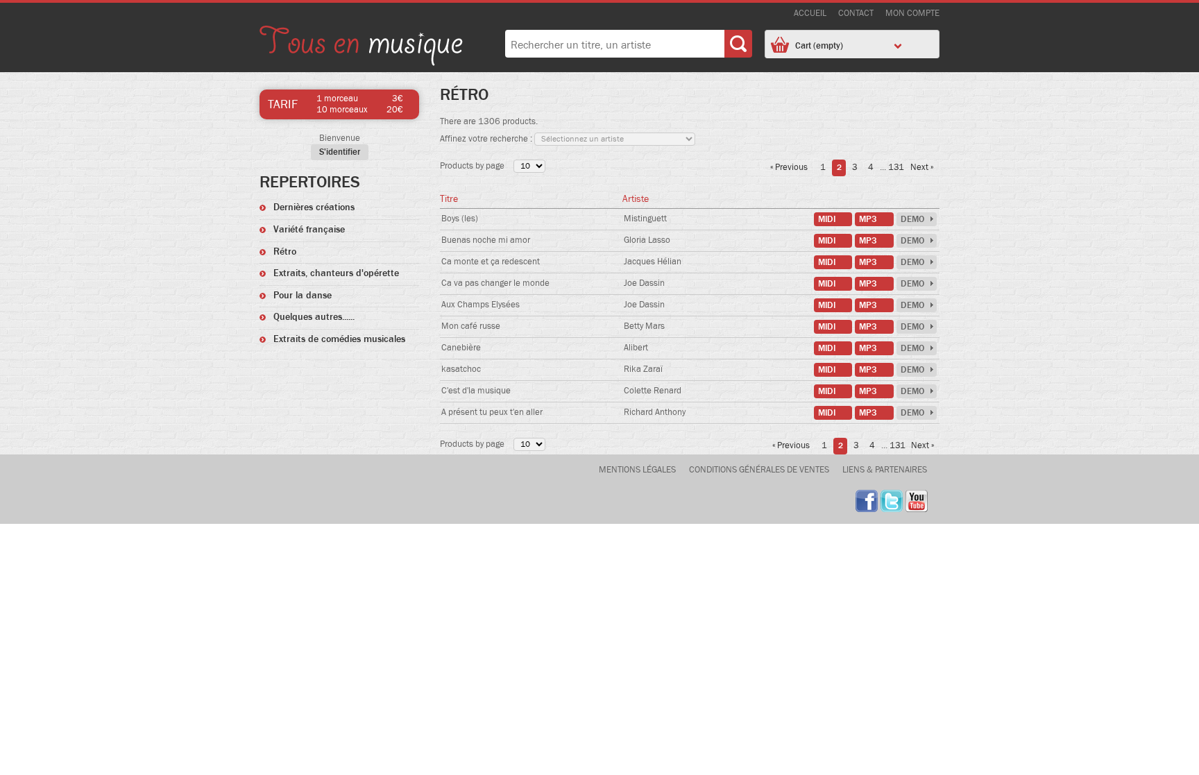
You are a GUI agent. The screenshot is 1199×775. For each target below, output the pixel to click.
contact (856, 13)
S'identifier (339, 151)
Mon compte (912, 13)
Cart (819, 45)
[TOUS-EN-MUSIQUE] (361, 47)
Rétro (284, 252)
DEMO (912, 219)
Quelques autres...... (314, 317)
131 (895, 167)
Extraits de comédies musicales (339, 339)
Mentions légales (637, 470)
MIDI (826, 219)
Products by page (472, 166)
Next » (921, 167)
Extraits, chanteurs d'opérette (336, 273)
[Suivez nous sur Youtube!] (916, 501)
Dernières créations (314, 207)
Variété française (309, 229)
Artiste (635, 199)
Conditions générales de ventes (759, 470)
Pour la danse (302, 295)
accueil (810, 13)
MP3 (868, 219)
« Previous (789, 167)
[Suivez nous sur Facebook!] (867, 501)
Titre (449, 199)
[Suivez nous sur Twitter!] (892, 501)
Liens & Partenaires (884, 470)
